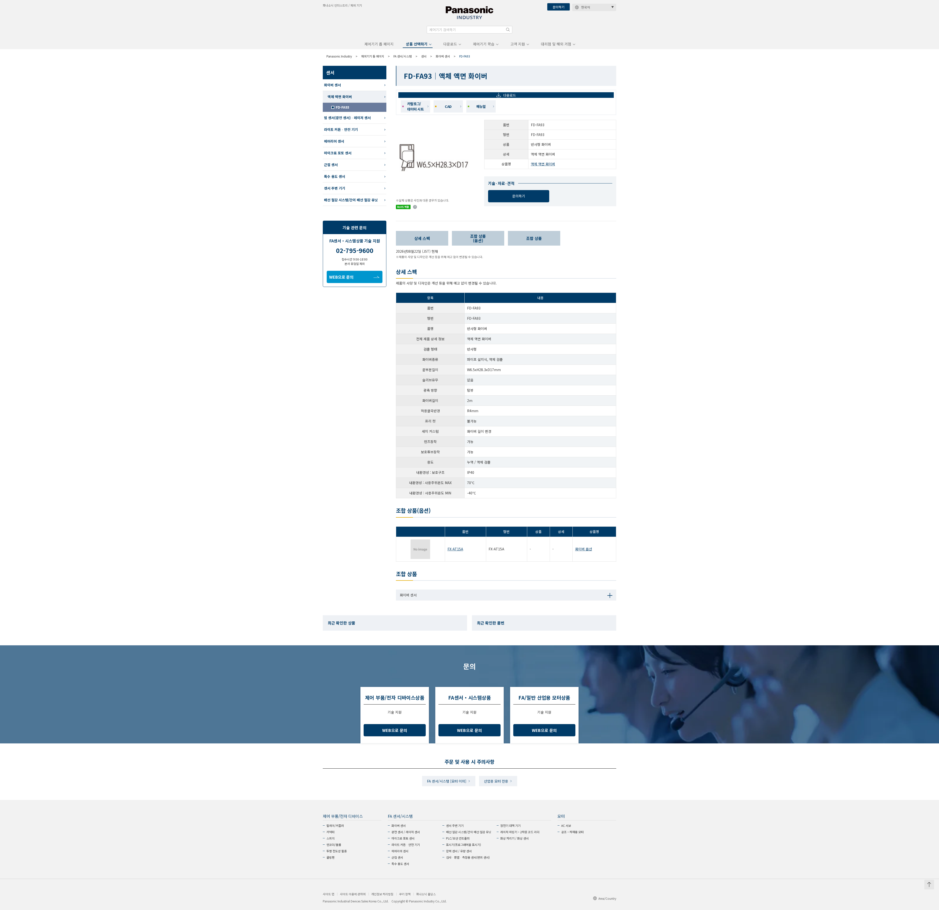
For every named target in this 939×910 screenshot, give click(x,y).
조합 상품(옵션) (478, 238)
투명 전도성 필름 (336, 851)
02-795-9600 (354, 250)
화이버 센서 (443, 56)
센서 (423, 56)
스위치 (330, 838)
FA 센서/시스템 (402, 56)
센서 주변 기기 (334, 188)
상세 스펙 (422, 238)
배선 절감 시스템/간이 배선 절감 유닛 (351, 199)
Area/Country (607, 898)
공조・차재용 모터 (572, 832)
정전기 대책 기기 (510, 825)
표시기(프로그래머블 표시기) (463, 844)
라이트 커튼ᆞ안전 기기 (341, 129)
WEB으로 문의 (341, 277)
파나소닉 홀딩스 (426, 894)
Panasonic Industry (339, 56)
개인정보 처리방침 (382, 894)
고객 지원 (517, 43)
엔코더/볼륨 (333, 844)
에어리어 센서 (334, 141)
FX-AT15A (455, 548)
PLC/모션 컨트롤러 (458, 838)
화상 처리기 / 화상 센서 (514, 838)
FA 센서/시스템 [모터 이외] (446, 781)
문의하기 (558, 7)
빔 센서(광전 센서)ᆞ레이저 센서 (347, 117)
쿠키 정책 (405, 894)
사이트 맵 (328, 894)
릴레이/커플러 (335, 825)
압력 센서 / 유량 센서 (459, 851)
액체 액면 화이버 (543, 163)
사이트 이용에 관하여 (353, 894)
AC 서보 (566, 825)
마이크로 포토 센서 (337, 152)
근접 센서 (331, 164)
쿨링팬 (330, 857)
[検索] (507, 29)
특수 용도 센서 (334, 176)
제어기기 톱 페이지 (379, 43)
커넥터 (330, 832)
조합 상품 (534, 238)
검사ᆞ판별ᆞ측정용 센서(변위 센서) (468, 857)
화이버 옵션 (583, 548)
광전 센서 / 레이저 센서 (405, 832)
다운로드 (450, 43)
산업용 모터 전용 (496, 781)
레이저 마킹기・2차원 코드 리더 (519, 832)
